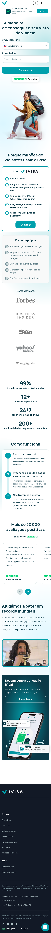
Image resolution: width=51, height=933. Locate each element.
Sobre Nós (6, 820)
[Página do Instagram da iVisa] (3, 924)
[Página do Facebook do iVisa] (16, 924)
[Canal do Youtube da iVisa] (12, 924)
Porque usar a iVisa (9, 842)
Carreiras (6, 825)
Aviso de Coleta (8, 900)
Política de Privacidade (29, 896)
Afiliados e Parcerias (10, 853)
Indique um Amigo (9, 831)
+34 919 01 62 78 (24, 905)
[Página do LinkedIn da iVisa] (7, 924)
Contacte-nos (8, 867)
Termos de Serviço (9, 896)
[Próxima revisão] (28, 592)
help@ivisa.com (8, 905)
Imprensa (6, 847)
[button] (46, 2)
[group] (20, 563)
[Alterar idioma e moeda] (35, 3)
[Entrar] (41, 3)
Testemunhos (8, 836)
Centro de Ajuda (8, 872)
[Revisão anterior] (20, 592)
